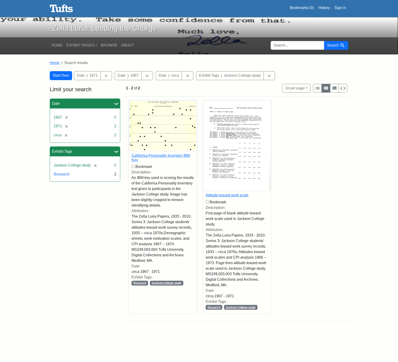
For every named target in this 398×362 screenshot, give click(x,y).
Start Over (61, 75)
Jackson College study (166, 283)
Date (56, 103)
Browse (109, 45)
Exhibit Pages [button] (80, 45)
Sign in (340, 8)
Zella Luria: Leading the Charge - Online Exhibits (61, 8)
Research (62, 174)
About (127, 45)
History (324, 8)
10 (295, 88)
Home (57, 45)
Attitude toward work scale (227, 195)
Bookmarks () (302, 8)
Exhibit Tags (62, 151)
